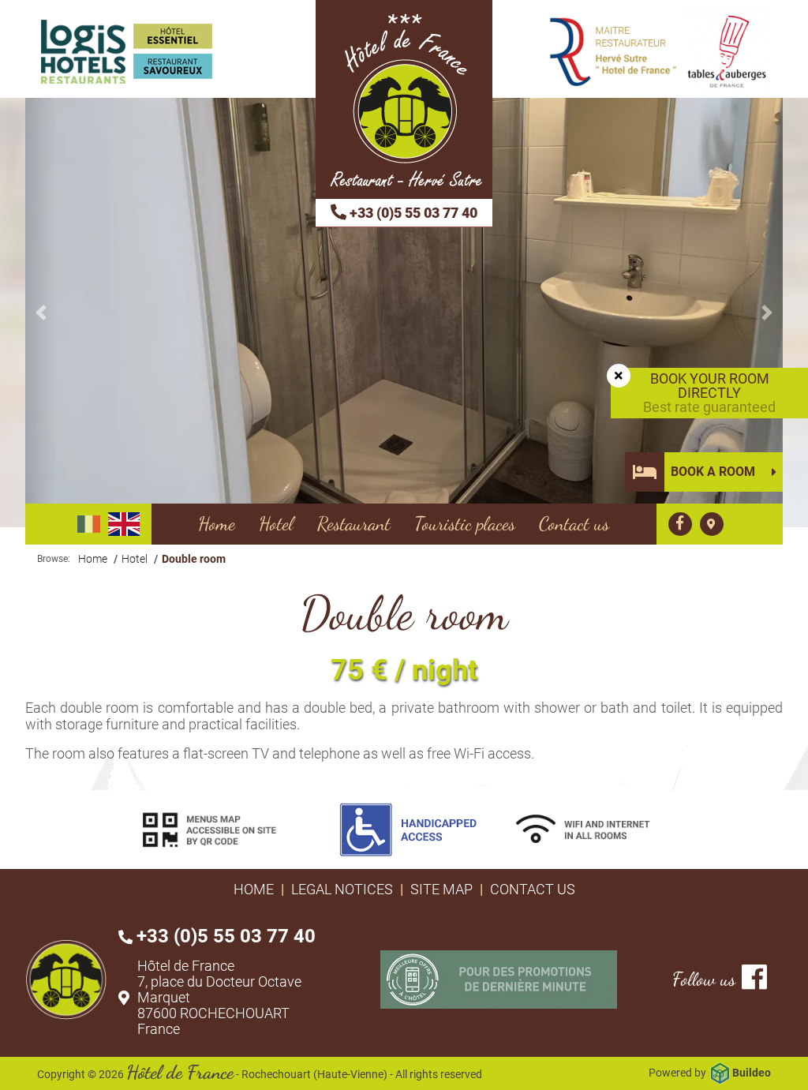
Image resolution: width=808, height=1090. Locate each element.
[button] (41, 312)
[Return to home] (404, 99)
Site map (441, 889)
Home (254, 889)
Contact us (532, 889)
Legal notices (342, 889)
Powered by (710, 1072)
